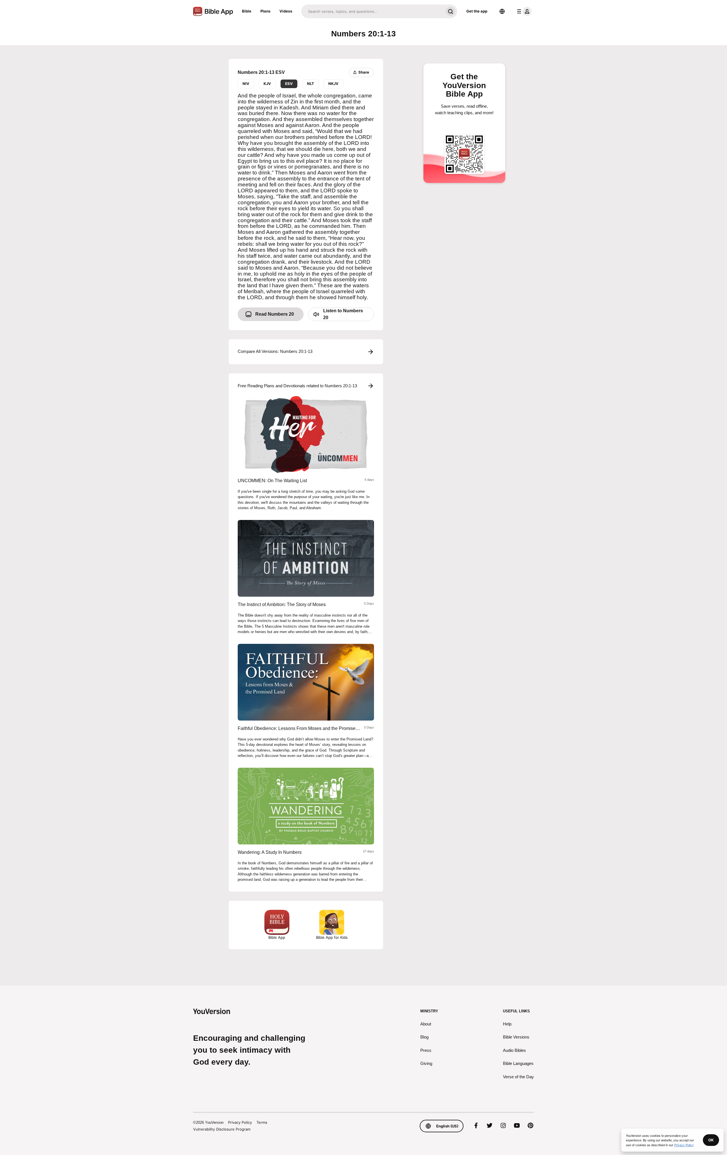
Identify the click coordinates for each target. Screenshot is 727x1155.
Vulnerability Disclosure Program (221, 1129)
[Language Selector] (502, 11)
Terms (261, 1122)
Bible (246, 11)
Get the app (476, 11)
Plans (265, 11)
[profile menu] (523, 11)
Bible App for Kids (332, 937)
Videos (285, 11)
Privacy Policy (240, 1122)
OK (711, 1140)
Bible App (276, 937)
